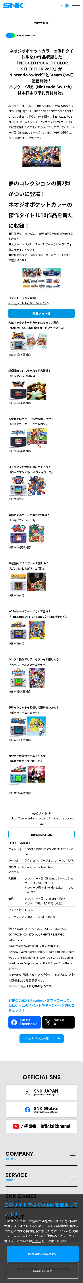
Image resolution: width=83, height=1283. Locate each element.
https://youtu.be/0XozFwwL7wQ (28, 303)
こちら (36, 1241)
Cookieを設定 (43, 1271)
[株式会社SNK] (13, 5)
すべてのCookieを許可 (43, 1254)
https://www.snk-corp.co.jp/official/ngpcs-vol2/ (41, 820)
